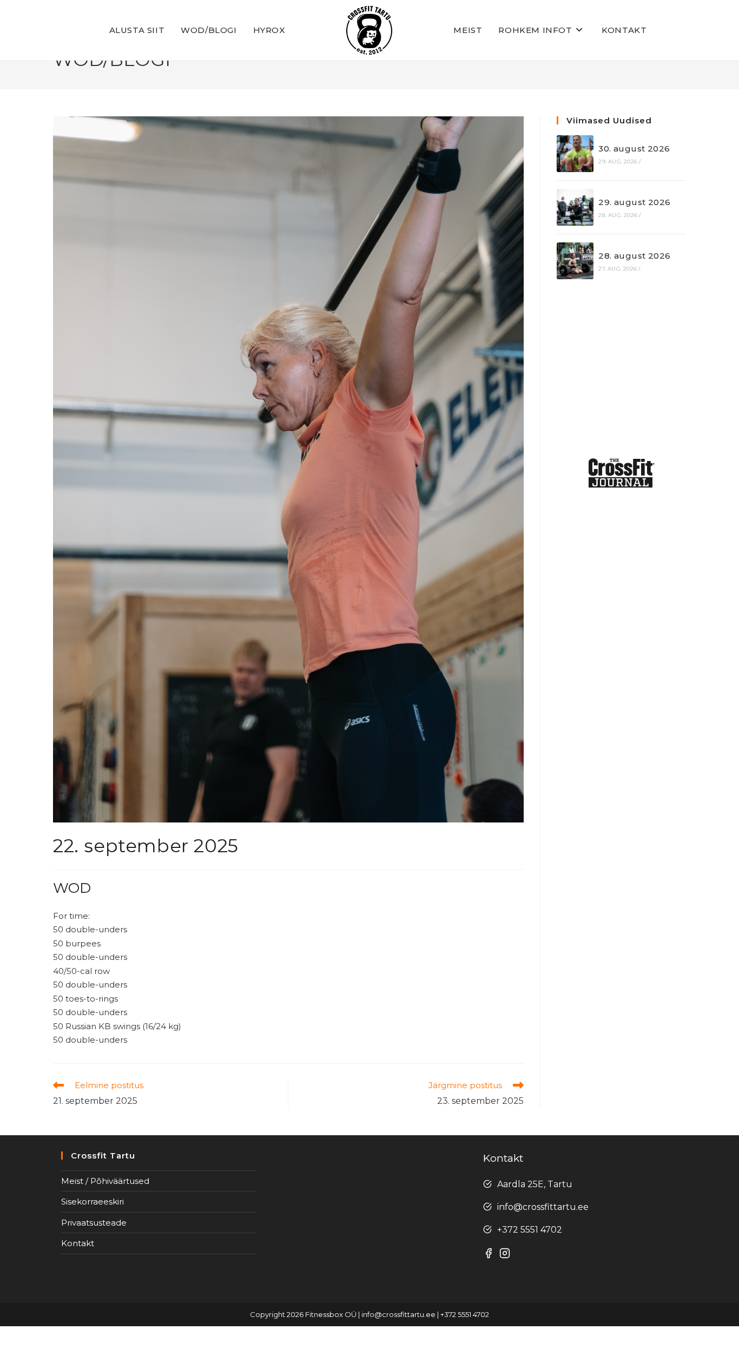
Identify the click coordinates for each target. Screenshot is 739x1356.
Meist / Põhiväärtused (105, 1181)
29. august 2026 (634, 202)
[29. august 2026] (575, 207)
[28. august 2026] (575, 260)
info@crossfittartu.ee (543, 1207)
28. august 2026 (634, 256)
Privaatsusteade (94, 1222)
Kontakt (77, 1243)
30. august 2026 (634, 148)
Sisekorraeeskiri (92, 1201)
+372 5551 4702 (529, 1230)
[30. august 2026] (575, 153)
